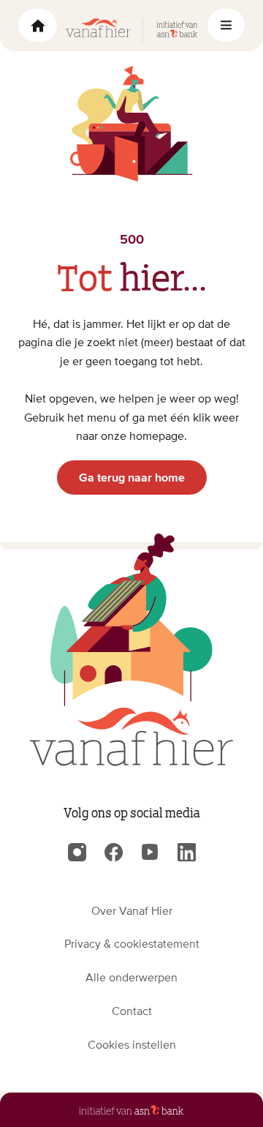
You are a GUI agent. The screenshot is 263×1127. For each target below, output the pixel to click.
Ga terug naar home (132, 477)
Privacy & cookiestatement (131, 943)
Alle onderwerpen (131, 977)
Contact (132, 1010)
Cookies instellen (132, 1044)
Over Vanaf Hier (131, 910)
